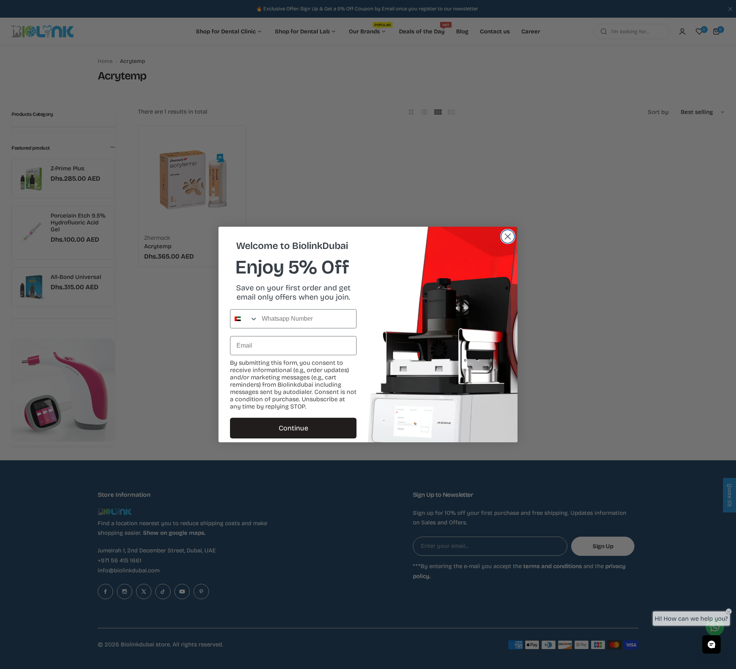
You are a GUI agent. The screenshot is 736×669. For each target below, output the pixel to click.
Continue (293, 428)
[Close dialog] (507, 236)
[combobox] (244, 319)
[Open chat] (711, 644)
